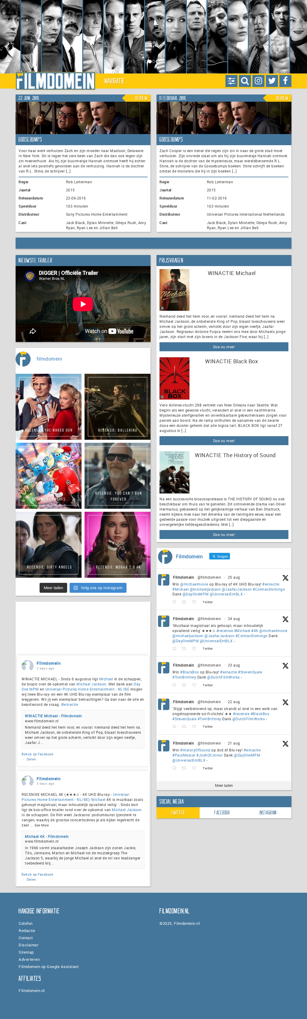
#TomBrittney (184, 677)
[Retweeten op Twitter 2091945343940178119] (185, 649)
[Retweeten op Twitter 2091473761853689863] (185, 685)
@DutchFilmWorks (223, 677)
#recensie (224, 630)
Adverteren (29, 959)
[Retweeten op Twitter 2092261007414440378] (185, 602)
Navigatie (115, 81)
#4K (254, 630)
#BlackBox (189, 672)
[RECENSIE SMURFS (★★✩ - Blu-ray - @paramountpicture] (49, 476)
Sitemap (26, 952)
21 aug (234, 743)
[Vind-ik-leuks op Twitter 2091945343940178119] (196, 649)
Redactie (27, 930)
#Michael (180, 589)
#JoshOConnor (209, 755)
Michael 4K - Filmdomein (47, 836)
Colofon (26, 923)
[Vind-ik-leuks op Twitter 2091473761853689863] (196, 685)
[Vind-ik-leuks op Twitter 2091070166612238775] (196, 727)
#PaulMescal (183, 755)
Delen (31, 759)
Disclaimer (29, 945)
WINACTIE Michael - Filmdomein (53, 715)
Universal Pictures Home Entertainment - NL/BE (87, 689)
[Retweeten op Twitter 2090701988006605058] (185, 768)
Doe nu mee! (224, 346)
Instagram (268, 812)
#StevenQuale (250, 672)
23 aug (234, 665)
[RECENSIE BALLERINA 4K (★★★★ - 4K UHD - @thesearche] (118, 407)
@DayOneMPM (196, 594)
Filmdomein (183, 577)
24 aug (234, 618)
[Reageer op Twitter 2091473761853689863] (175, 685)
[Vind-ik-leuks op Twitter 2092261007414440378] (196, 602)
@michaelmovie (194, 584)
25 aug (234, 577)
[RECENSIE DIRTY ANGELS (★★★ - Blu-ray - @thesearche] (49, 545)
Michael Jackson (91, 684)
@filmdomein (209, 577)
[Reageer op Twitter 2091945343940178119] (175, 649)
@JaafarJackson (237, 589)
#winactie (270, 584)
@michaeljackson (205, 589)
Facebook (222, 812)
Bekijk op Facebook (37, 754)
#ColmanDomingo (269, 589)
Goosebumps (30, 139)
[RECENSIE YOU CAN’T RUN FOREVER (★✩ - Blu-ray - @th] (118, 476)
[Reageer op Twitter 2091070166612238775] (175, 727)
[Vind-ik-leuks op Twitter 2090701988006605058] (196, 768)
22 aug (234, 701)
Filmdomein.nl (32, 990)
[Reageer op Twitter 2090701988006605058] (175, 768)
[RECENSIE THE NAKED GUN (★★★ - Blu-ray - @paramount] (49, 407)
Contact (26, 937)
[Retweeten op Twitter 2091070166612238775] (185, 727)
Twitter (178, 812)
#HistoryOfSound (195, 750)
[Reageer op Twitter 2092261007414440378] (175, 602)
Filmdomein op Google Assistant (49, 966)
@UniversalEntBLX (226, 594)
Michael (106, 678)
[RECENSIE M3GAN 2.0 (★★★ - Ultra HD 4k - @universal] (118, 545)
